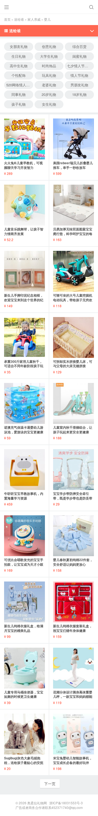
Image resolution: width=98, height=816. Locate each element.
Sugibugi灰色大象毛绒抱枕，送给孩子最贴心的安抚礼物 (23, 763)
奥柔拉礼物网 (37, 802)
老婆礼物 (49, 84)
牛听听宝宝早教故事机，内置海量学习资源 (23, 496)
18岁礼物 (79, 94)
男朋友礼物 (79, 84)
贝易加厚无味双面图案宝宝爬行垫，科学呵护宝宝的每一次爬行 (72, 234)
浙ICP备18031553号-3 (66, 802)
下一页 (50, 783)
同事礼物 (18, 94)
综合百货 (79, 46)
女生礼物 (49, 104)
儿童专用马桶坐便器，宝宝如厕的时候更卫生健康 (23, 694)
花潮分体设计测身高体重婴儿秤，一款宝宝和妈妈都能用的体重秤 (72, 697)
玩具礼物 (49, 75)
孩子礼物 (18, 104)
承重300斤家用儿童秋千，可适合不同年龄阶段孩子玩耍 (23, 366)
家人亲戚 (34, 19)
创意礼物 (49, 46)
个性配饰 (18, 75)
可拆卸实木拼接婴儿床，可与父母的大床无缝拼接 (72, 364)
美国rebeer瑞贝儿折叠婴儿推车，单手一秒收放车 (73, 165)
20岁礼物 (49, 94)
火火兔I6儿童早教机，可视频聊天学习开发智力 (23, 165)
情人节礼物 (79, 75)
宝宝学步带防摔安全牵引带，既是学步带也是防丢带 (72, 496)
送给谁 (19, 19)
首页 (7, 19)
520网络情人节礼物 (19, 84)
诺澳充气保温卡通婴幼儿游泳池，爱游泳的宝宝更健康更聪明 (23, 432)
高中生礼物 (18, 65)
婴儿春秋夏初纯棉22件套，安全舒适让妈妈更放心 (73, 562)
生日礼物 (18, 56)
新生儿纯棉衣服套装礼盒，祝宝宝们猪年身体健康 (72, 628)
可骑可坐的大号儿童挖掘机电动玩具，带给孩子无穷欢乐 (72, 300)
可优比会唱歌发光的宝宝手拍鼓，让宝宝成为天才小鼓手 (23, 564)
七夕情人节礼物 (79, 65)
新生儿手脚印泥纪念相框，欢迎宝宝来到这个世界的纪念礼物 (23, 300)
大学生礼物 (49, 56)
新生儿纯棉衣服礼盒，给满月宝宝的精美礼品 (23, 628)
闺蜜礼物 (79, 56)
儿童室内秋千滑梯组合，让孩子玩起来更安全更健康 (72, 429)
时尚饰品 (49, 65)
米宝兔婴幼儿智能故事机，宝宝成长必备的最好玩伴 (72, 760)
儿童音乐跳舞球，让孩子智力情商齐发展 (23, 231)
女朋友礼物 (18, 46)
